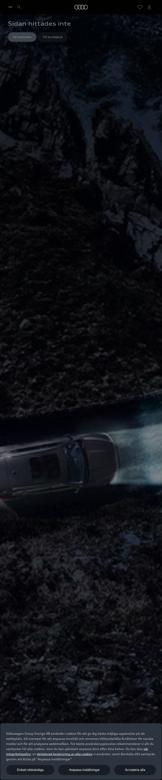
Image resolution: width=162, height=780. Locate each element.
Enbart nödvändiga (30, 770)
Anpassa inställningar (84, 770)
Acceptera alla (135, 770)
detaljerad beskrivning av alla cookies (64, 754)
